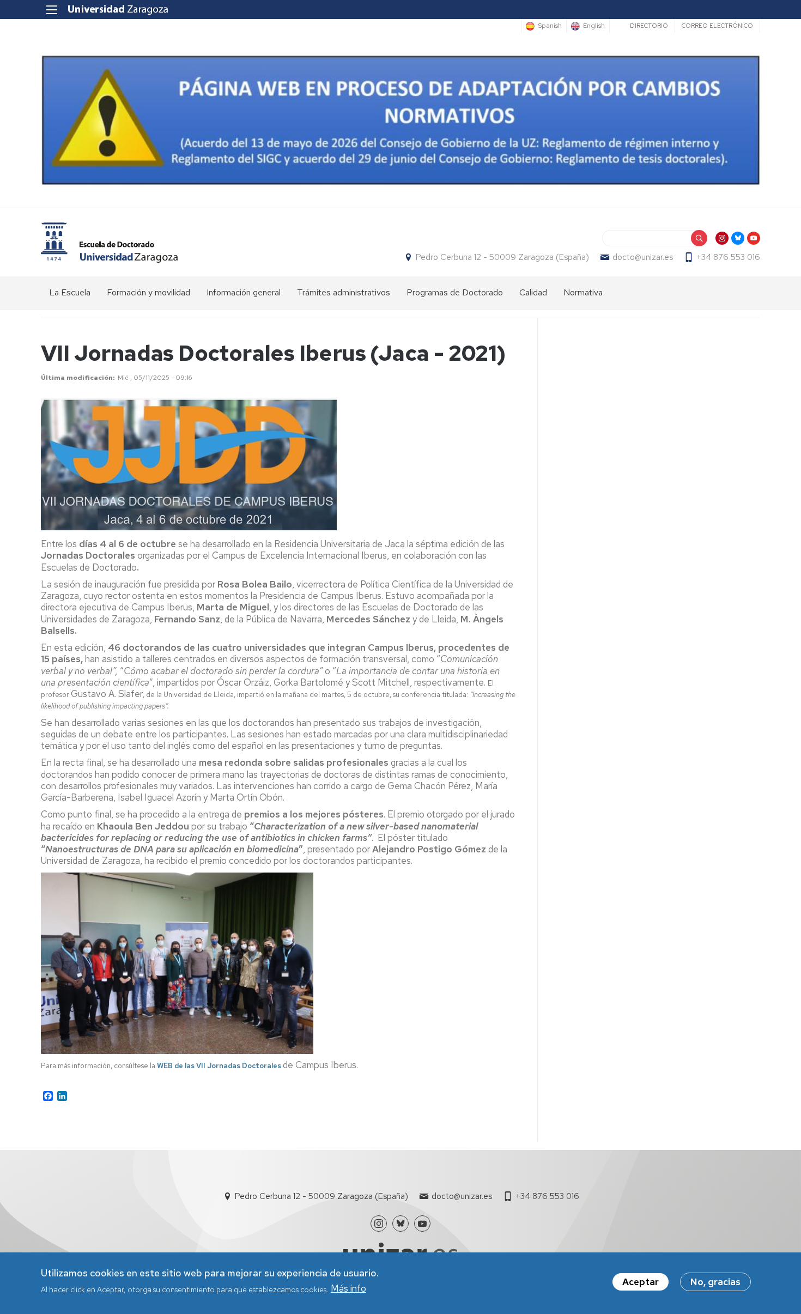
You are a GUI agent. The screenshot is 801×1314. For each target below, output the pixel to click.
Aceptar (640, 1282)
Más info (348, 1289)
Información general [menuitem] (244, 292)
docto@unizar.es (642, 257)
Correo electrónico (717, 25)
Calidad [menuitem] (533, 292)
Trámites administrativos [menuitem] (343, 292)
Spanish (550, 26)
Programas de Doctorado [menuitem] (454, 292)
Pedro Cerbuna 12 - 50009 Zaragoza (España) (502, 257)
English (594, 26)
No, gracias (715, 1282)
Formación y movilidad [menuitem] (148, 292)
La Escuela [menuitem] (69, 292)
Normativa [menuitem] (583, 292)
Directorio (649, 25)
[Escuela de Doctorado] (109, 242)
